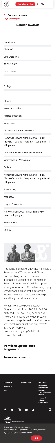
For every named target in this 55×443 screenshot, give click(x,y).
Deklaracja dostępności (43, 386)
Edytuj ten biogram (12, 19)
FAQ (5, 391)
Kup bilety (8, 386)
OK (36, 438)
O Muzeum (42, 382)
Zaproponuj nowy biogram (15, 357)
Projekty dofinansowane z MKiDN (44, 393)
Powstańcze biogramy (17, 15)
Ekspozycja (8, 382)
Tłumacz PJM (26, 382)
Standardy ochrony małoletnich (43, 400)
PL (38, 4)
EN (42, 4)
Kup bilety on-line (25, 4)
